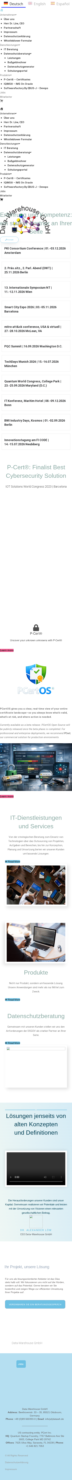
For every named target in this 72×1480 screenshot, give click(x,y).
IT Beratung (11, 49)
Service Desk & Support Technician (36, 1398)
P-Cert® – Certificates (17, 79)
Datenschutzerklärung (17, 36)
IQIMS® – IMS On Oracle (18, 83)
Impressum (10, 32)
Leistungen (14, 58)
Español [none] (62, 4)
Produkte (5, 75)
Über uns (9, 19)
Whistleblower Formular (18, 40)
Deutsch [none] (16, 4)
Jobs (3, 92)
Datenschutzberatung (17, 53)
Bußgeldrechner (17, 62)
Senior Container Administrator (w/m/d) (38, 1391)
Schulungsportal (17, 70)
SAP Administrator (27, 1372)
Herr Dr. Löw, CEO (14, 23)
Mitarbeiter (6, 96)
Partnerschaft (12, 27)
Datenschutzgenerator (21, 66)
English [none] (40, 4)
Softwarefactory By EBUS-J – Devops (26, 88)
